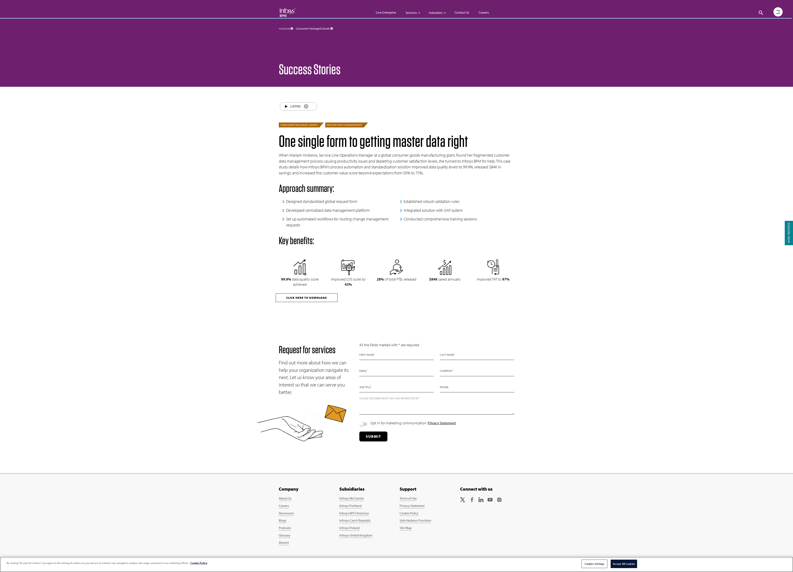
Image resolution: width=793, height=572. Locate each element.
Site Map (406, 528)
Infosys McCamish (351, 498)
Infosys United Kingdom (355, 535)
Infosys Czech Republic (355, 520)
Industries (435, 13)
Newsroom (286, 513)
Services (411, 13)
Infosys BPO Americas (354, 513)
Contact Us (462, 12)
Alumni (284, 542)
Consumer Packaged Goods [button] (313, 28)
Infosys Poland (349, 528)
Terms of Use (408, 498)
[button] (761, 13)
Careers (484, 12)
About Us (285, 498)
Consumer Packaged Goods (299, 124)
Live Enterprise (386, 12)
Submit (373, 436)
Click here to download (306, 298)
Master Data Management (344, 124)
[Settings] (306, 106)
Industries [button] (285, 28)
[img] (288, 12)
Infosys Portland (350, 506)
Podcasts (285, 528)
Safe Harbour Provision (415, 520)
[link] (462, 499)
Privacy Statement (442, 423)
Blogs (282, 520)
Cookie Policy (409, 513)
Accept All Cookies (624, 563)
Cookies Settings (594, 563)
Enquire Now (789, 233)
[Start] (286, 106)
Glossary (284, 535)
